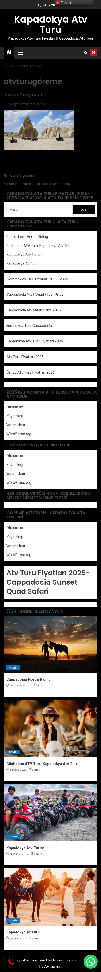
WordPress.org (18, 434)
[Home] (9, 52)
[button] (20, 52)
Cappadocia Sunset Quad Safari (41, 586)
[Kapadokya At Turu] (50, 897)
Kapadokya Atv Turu (50, 24)
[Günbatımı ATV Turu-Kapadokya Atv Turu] (50, 728)
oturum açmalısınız (56, 183)
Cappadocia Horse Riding (27, 237)
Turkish (65, 2)
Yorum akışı (15, 425)
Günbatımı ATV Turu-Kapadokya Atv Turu (38, 245)
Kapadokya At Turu (21, 263)
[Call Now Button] (11, 962)
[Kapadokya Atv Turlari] (50, 812)
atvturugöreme (16, 161)
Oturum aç (14, 407)
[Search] (86, 52)
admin (13, 94)
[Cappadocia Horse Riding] (50, 644)
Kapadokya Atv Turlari (24, 254)
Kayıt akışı (14, 416)
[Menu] (20, 52)
